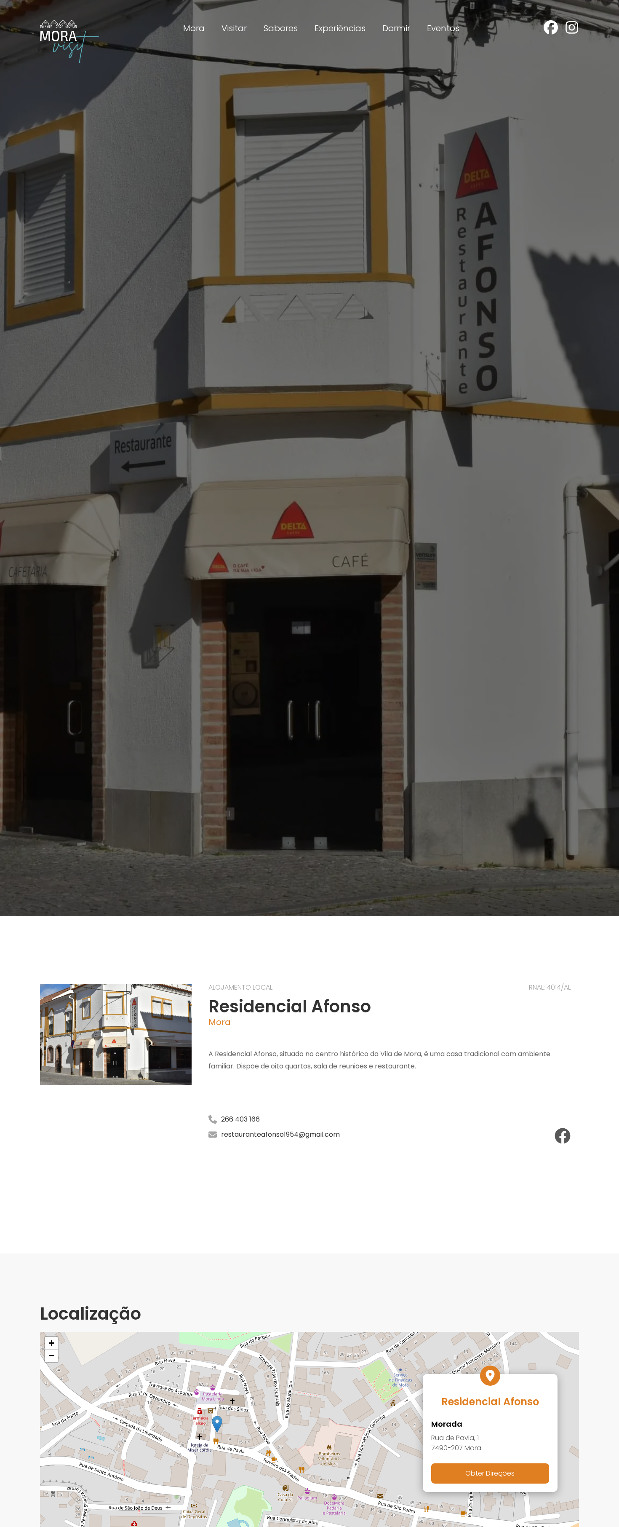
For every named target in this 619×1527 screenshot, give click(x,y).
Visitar (234, 28)
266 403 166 (240, 1119)
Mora (194, 28)
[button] (217, 1424)
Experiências (340, 28)
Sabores (281, 28)
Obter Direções (490, 1473)
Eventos (443, 28)
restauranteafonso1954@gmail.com (280, 1134)
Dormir (396, 28)
